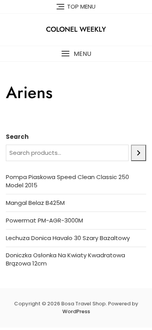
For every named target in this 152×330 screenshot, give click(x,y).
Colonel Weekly (76, 29)
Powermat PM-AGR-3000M (44, 220)
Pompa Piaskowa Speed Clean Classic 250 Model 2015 (67, 181)
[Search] (138, 153)
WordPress (76, 311)
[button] (76, 53)
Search (17, 137)
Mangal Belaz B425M (35, 203)
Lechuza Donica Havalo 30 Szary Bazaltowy (68, 238)
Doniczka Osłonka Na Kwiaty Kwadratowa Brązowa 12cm (65, 259)
